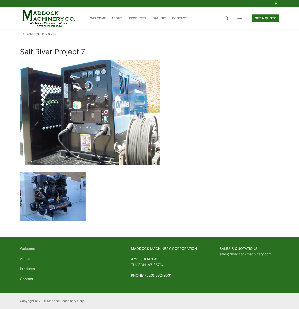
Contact (26, 279)
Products (27, 269)
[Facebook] (275, 3)
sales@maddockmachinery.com (246, 254)
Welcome (27, 248)
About (25, 258)
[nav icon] (240, 18)
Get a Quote (265, 18)
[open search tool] (227, 18)
